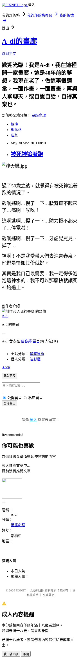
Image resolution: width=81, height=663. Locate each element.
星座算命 (37, 354)
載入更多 (9, 376)
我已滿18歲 (11, 654)
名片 (14, 135)
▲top (6, 367)
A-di (5, 316)
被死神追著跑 (27, 154)
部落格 (16, 130)
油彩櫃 (35, 359)
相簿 (14, 124)
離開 (26, 654)
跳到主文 (9, 54)
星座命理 (39, 115)
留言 (36, 341)
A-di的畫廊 (19, 41)
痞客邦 (26, 341)
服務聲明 (48, 595)
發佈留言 (9, 403)
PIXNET (21, 590)
